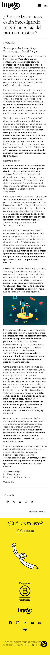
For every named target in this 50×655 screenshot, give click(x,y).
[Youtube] (32, 622)
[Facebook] (10, 622)
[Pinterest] (25, 629)
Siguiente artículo (37, 511)
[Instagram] (17, 622)
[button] (8, 502)
